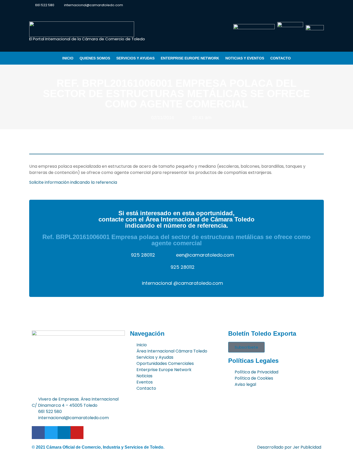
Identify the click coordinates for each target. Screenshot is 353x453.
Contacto (280, 58)
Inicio (67, 58)
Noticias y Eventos (244, 58)
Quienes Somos (95, 58)
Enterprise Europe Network (190, 58)
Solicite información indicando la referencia (73, 182)
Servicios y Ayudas (135, 58)
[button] (319, 5)
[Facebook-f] (284, 5)
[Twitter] (293, 5)
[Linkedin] (302, 5)
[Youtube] (311, 5)
